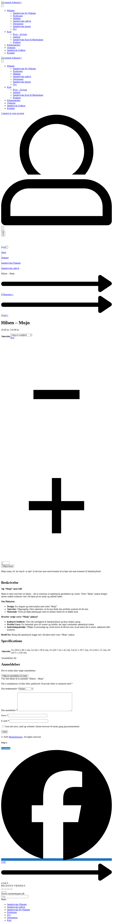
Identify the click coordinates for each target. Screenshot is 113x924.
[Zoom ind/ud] (2, 889)
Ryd (12, 337)
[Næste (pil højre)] (5, 891)
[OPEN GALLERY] (3, 247)
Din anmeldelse (9, 710)
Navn (4, 715)
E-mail (5, 721)
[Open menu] (2, 5)
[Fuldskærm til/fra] (5, 889)
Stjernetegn (12, 917)
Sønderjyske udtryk (10, 268)
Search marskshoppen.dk (12, 893)
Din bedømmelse (10, 688)
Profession (12, 912)
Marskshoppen (16, 737)
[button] (7, 247)
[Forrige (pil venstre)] (2, 891)
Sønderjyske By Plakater (18, 909)
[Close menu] (2, 60)
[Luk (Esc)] (11, 889)
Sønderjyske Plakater (11, 263)
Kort (9, 920)
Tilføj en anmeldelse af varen (14, 676)
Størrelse (5, 336)
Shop (3, 252)
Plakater (5, 257)
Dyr (9, 915)
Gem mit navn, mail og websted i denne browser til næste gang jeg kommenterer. (42, 726)
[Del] (8, 889)
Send (4, 732)
